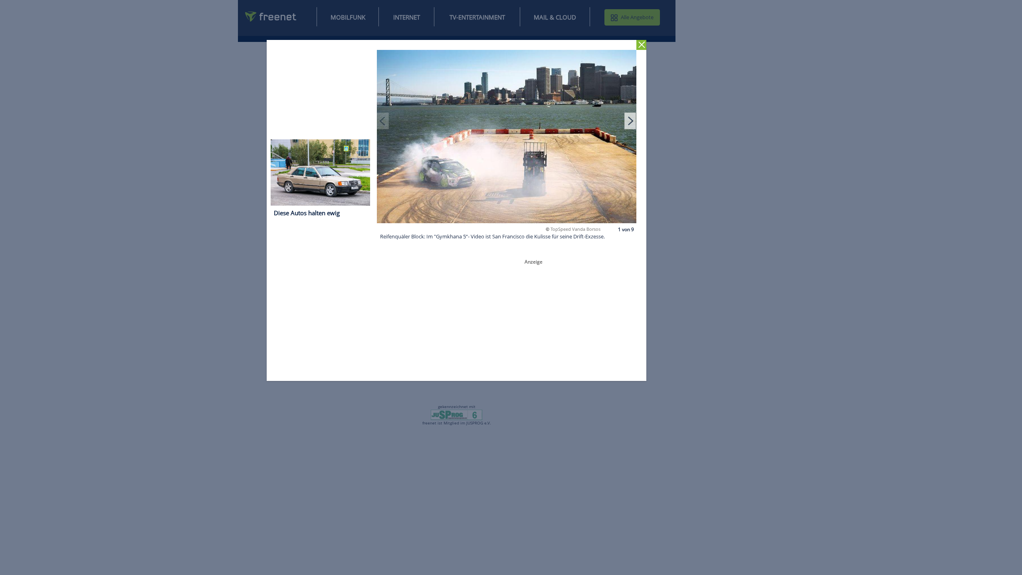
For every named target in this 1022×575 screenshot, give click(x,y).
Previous (383, 120)
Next (630, 120)
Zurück (642, 45)
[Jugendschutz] (456, 414)
